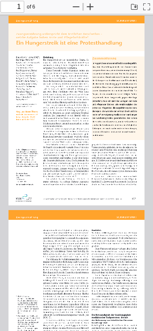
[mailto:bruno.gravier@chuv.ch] (25, 184)
